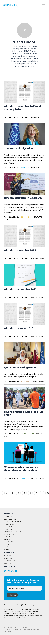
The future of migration (18, 148)
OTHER (6, 549)
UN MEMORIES (9, 534)
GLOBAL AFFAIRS (10, 519)
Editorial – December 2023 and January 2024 (22, 108)
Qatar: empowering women (20, 367)
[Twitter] (9, 571)
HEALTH (7, 537)
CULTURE (7, 539)
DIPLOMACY (8, 529)
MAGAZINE (8, 556)
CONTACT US (9, 563)
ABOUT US (8, 558)
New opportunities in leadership (23, 198)
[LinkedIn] (16, 571)
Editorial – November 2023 (20, 250)
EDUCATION (8, 542)
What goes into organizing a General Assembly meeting (21, 468)
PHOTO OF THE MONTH (12, 522)
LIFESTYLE (7, 547)
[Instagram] (12, 571)
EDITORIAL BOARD (10, 561)
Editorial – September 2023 (20, 289)
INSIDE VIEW (8, 527)
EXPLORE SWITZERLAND (12, 532)
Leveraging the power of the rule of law (23, 413)
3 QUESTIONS (9, 524)
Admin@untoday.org (24, 605)
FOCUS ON (8, 517)
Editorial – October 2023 (18, 328)
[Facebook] (5, 571)
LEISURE (7, 544)
